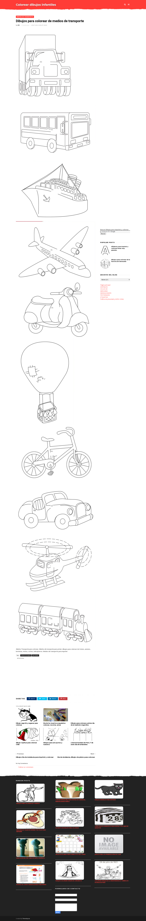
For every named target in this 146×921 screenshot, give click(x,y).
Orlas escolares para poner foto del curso (71, 854)
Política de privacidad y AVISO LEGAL (112, 299)
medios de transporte (25, 16)
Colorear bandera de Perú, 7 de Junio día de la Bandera (82, 743)
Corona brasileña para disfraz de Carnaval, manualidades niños (71, 800)
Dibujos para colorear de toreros (28, 803)
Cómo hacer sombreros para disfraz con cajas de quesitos (111, 827)
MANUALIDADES (105, 293)
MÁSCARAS (104, 291)
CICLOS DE (103, 289)
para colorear (35, 655)
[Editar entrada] (20, 658)
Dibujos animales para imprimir (105, 800)
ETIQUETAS (104, 297)
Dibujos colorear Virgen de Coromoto (69, 881)
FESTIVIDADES (105, 295)
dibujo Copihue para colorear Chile (26, 743)
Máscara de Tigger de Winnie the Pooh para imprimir (31, 831)
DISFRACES (104, 287)
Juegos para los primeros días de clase (108, 854)
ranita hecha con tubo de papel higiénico (30, 858)
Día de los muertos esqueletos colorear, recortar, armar (54, 724)
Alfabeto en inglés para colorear (67, 828)
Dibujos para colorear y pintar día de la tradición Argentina (82, 724)
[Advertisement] (39, 661)
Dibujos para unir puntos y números (52, 743)
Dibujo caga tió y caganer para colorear (27, 724)
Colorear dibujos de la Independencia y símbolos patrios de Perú (111, 881)
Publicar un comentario (25, 767)
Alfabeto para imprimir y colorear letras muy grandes (119, 248)
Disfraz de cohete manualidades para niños (31, 884)
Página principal (105, 285)
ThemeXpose (26, 918)
